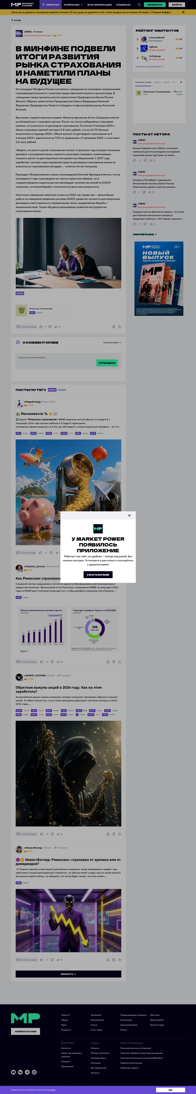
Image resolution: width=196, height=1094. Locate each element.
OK (170, 1089)
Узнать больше (98, 574)
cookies (52, 1090)
